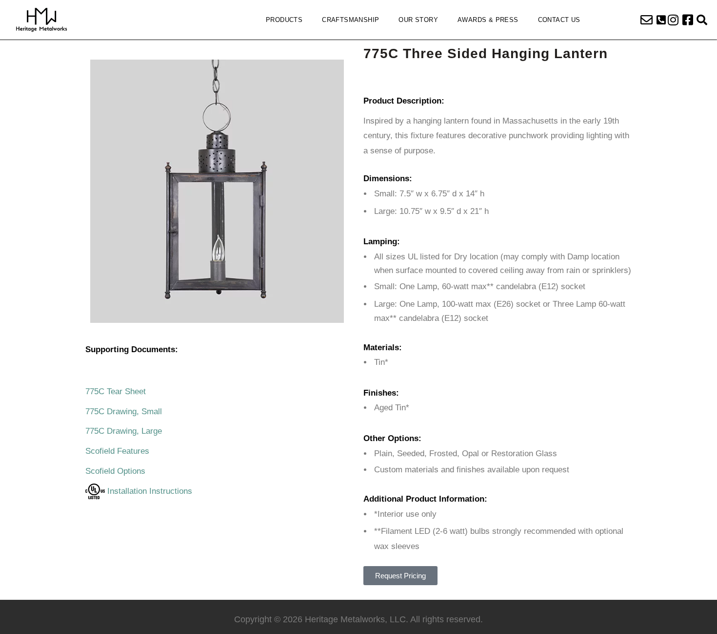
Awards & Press (488, 19)
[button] (661, 20)
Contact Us (559, 19)
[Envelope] (646, 20)
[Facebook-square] (687, 20)
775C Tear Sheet (115, 391)
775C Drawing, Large (123, 431)
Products (284, 19)
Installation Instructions (148, 491)
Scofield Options (115, 471)
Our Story (418, 19)
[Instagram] (673, 20)
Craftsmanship (350, 19)
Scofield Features (117, 451)
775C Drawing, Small (123, 411)
